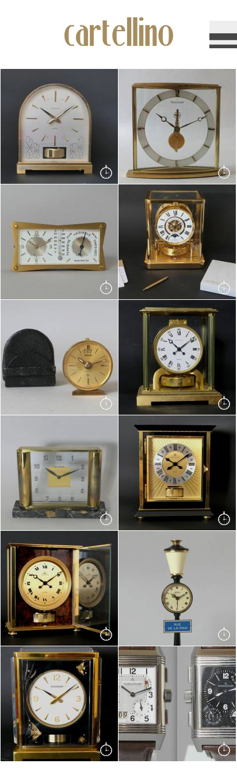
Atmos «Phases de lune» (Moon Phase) (175, 242)
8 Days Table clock (45, 473)
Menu (223, 34)
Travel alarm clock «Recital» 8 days (44, 357)
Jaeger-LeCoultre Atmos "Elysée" (56, 588)
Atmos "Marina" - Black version (52, 704)
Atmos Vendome (158, 357)
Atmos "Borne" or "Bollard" (58, 127)
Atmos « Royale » (160, 473)
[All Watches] (100, 166)
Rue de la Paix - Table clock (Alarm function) (169, 588)
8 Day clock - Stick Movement (162, 126)
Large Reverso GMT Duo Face (174, 704)
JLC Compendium (43, 242)
